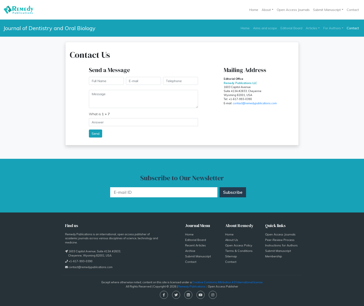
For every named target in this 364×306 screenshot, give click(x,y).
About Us (231, 240)
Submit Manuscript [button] (327, 10)
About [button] (266, 10)
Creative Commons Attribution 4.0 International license (227, 282)
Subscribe (232, 192)
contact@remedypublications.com (255, 103)
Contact (353, 10)
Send (95, 133)
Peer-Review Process (279, 240)
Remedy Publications (191, 286)
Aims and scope (265, 28)
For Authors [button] (332, 28)
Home (253, 10)
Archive (190, 251)
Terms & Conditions (239, 251)
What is (99, 114)
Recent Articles (195, 245)
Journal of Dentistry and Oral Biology (49, 28)
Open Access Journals (293, 10)
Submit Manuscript (198, 256)
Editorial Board (291, 28)
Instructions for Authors (281, 245)
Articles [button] (311, 28)
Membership (273, 256)
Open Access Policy (238, 245)
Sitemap (231, 256)
